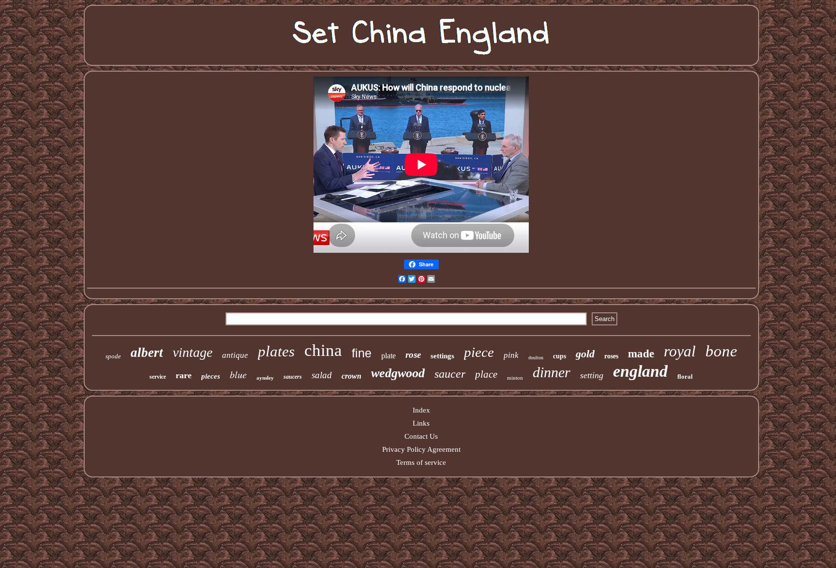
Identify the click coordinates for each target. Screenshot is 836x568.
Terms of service (421, 462)
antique (235, 355)
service (157, 376)
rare (184, 375)
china (323, 350)
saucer (449, 374)
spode (113, 356)
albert (147, 352)
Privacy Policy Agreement (421, 449)
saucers (293, 376)
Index (421, 410)
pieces (210, 376)
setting (591, 375)
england (640, 371)
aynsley (265, 378)
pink (511, 355)
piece (479, 352)
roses (611, 356)
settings (442, 356)
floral (685, 376)
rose (413, 355)
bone (721, 351)
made (641, 354)
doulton (535, 357)
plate (388, 356)
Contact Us (421, 436)
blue (238, 374)
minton (515, 378)
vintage (192, 352)
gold (585, 354)
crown (351, 376)
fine (362, 353)
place (486, 374)
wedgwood (398, 373)
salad (322, 375)
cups (559, 356)
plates (276, 351)
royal (680, 351)
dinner (551, 372)
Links (421, 423)
